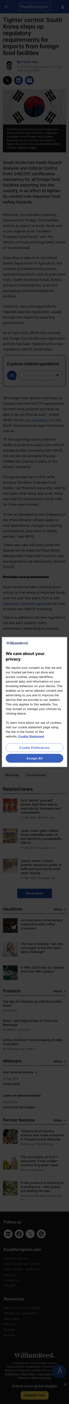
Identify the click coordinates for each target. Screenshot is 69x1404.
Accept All (34, 758)
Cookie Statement (31, 736)
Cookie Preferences (34, 747)
